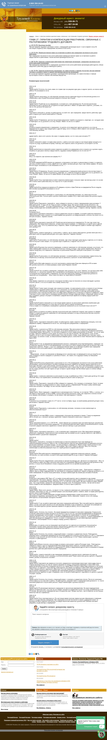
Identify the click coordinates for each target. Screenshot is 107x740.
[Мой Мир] (77, 10)
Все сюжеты (76, 708)
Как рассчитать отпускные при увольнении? (50, 693)
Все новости (40, 685)
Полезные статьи (52, 722)
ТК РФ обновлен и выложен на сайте (48, 664)
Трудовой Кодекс (12, 717)
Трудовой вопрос (72, 717)
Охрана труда (61, 717)
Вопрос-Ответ (41, 722)
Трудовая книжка (36, 717)
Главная (31, 36)
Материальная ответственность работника (14, 702)
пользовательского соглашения (72, 647)
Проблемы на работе (66, 720)
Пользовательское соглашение (53, 730)
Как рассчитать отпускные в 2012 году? (49, 700)
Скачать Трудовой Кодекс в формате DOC (85, 662)
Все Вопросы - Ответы (44, 708)
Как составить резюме (34, 720)
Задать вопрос (44, 642)
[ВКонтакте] (70, 10)
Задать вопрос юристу (96, 36)
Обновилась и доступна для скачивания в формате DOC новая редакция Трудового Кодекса (53, 681)
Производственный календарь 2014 (15, 720)
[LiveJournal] (79, 10)
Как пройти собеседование (50, 720)
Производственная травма (67, 722)
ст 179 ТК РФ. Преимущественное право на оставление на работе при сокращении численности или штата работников (63, 53)
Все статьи (4, 709)
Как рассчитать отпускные (9, 693)
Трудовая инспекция (49, 717)
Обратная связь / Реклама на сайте (53, 714)
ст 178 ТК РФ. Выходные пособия (40, 45)
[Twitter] (72, 10)
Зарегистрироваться (7, 672)
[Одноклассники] (74, 10)
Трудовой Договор (24, 717)
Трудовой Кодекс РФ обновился (46, 676)
